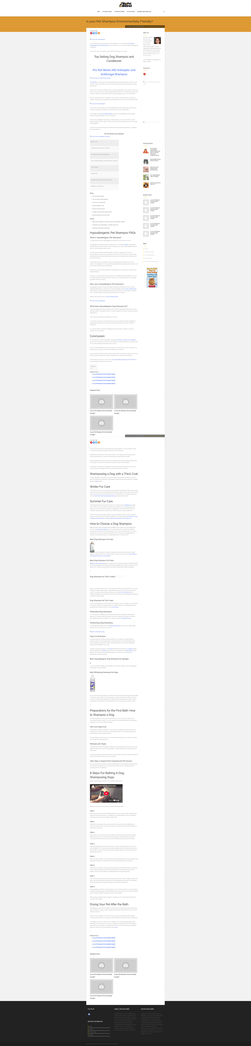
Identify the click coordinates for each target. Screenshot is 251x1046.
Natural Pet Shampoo (115, 625)
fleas (96, 481)
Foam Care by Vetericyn (124, 592)
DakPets (104, 650)
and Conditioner (106, 556)
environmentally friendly (106, 113)
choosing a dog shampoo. (101, 529)
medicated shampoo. (126, 618)
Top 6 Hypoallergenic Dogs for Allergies (155, 175)
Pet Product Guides (107, 11)
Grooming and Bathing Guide (144, 11)
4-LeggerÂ (130, 648)
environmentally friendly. (112, 296)
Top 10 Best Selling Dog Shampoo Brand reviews (123, 359)
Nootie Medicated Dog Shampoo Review (155, 160)
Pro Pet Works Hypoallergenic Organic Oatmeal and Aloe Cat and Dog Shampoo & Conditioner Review (155, 152)
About (90, 1026)
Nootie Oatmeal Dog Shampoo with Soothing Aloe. (119, 518)
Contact (91, 1029)
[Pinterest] (91, 33)
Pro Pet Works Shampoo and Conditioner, (126, 340)
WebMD (126, 244)
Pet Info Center (131, 11)
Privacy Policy (92, 1032)
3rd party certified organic (130, 288)
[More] (99, 33)
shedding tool (127, 505)
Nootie (110, 648)
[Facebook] (94, 33)
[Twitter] (96, 33)
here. (116, 927)
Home (98, 11)
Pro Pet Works (93, 82)
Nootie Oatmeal (129, 650)
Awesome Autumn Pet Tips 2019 (155, 183)
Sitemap (91, 1034)
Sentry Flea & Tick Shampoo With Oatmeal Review (154, 168)
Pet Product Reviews (119, 11)
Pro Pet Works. (115, 607)
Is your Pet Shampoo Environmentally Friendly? (104, 374)
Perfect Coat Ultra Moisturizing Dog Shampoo (105, 496)
